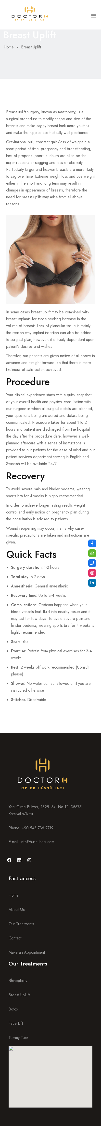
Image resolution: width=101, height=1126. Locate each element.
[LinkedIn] (92, 583)
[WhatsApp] (92, 553)
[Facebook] (9, 860)
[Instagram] (29, 860)
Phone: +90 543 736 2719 (31, 828)
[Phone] (92, 563)
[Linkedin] (19, 860)
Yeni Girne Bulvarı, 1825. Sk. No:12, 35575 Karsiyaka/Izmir (45, 810)
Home (9, 47)
